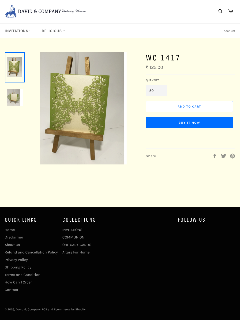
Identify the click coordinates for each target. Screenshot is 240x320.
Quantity (152, 80)
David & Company (28, 309)
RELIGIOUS (52, 31)
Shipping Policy (18, 267)
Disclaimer (14, 237)
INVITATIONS (17, 31)
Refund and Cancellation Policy (31, 252)
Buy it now (189, 122)
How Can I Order (18, 282)
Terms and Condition (23, 274)
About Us (12, 244)
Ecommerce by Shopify (70, 309)
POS (44, 309)
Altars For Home (76, 252)
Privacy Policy (16, 259)
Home (10, 229)
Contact (11, 289)
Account (229, 31)
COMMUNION (73, 237)
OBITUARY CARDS (76, 244)
